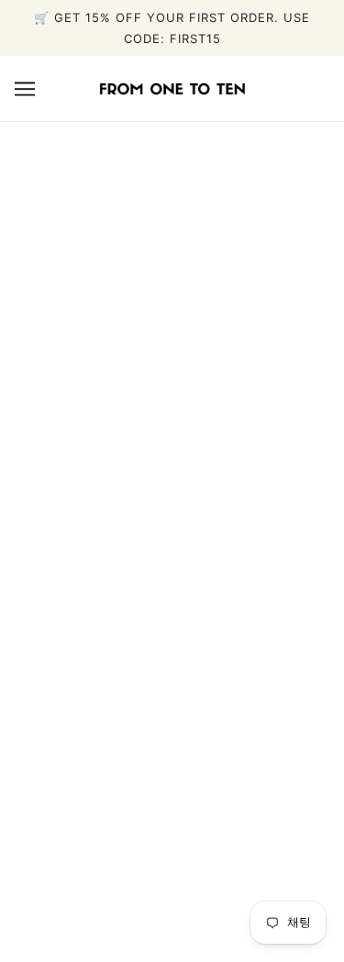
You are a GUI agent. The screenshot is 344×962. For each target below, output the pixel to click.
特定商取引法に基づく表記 (172, 875)
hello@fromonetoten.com (172, 620)
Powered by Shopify (172, 922)
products (212, 384)
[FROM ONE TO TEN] (172, 87)
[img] (172, 667)
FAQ (172, 763)
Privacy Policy (172, 819)
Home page (196, 363)
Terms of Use (172, 847)
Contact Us (172, 791)
